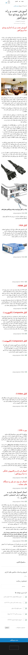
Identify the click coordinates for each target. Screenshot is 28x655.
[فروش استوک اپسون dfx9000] (24, 620)
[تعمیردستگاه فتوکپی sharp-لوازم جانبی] (24, 597)
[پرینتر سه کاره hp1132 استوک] (24, 615)
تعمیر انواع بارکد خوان (17, 608)
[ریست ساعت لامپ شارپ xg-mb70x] (24, 603)
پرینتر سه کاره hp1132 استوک (14, 614)
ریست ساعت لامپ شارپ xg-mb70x (13, 602)
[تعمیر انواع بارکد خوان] (24, 609)
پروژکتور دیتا (22, 23)
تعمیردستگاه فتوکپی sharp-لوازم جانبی (13, 596)
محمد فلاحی (16, 6)
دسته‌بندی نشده (17, 23)
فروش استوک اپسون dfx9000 (15, 619)
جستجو (7, 627)
